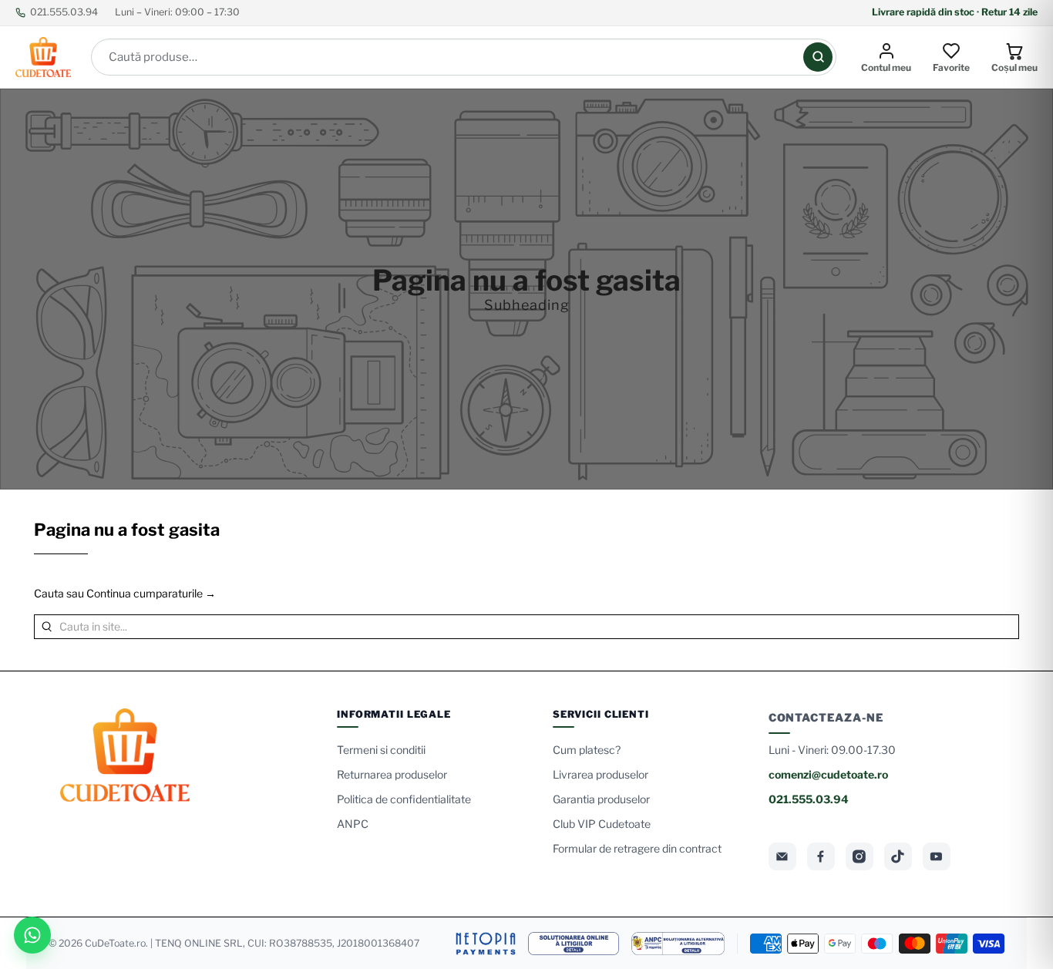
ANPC (352, 823)
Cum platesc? (587, 749)
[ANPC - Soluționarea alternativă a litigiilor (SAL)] (678, 943)
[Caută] (818, 57)
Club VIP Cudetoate (602, 823)
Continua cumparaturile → (151, 593)
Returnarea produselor (392, 774)
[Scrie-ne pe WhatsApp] (32, 935)
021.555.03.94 (64, 12)
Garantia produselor (601, 799)
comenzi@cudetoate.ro (828, 774)
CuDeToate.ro (115, 943)
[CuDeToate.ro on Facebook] (821, 856)
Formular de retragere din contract (637, 848)
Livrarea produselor (600, 774)
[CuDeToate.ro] (43, 57)
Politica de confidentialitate (404, 799)
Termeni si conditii (381, 749)
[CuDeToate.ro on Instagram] (859, 856)
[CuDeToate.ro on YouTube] (936, 856)
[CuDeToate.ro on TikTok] (898, 856)
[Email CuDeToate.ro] (782, 856)
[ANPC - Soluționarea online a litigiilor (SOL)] (573, 943)
